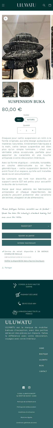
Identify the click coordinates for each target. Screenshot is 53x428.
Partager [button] (8, 267)
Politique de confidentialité (26, 402)
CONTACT (43, 371)
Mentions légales (26, 417)
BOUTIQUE (43, 354)
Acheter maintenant (26, 243)
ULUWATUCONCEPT (29, 393)
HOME (41, 348)
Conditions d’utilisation (26, 412)
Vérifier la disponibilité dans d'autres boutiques (24, 261)
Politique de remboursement (26, 407)
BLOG (41, 365)
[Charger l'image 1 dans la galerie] (10, 89)
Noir (19, 119)
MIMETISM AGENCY (25, 396)
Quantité (26, 125)
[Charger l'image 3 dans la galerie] (26, 89)
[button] (3, 5)
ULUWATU (43, 360)
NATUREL (31, 119)
